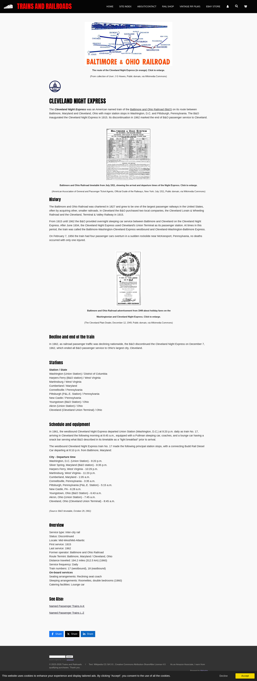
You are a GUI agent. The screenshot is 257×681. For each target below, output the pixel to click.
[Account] (227, 6)
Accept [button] (245, 675)
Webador (204, 671)
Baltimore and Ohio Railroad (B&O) (151, 109)
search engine (54, 659)
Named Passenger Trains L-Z (66, 612)
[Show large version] (128, 44)
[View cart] (245, 6)
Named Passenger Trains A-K (66, 606)
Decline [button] (224, 675)
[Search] (236, 6)
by (63, 659)
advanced (70, 659)
